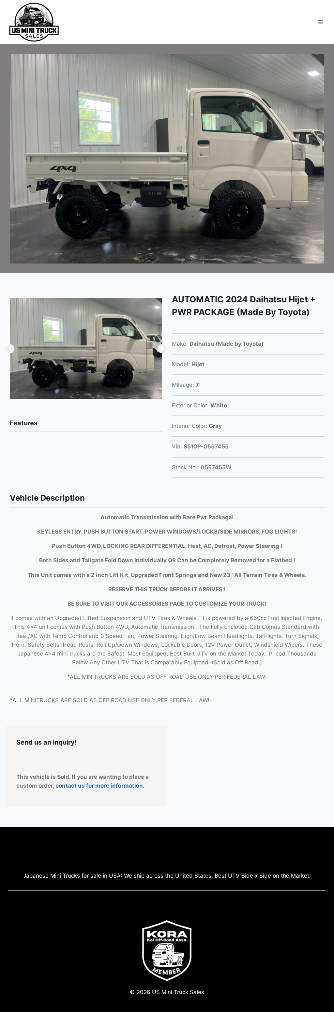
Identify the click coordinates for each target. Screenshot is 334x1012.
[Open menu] (320, 22)
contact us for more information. (99, 785)
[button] (9, 348)
